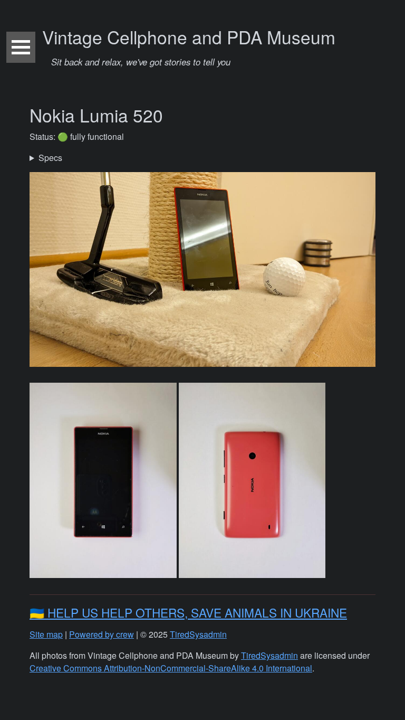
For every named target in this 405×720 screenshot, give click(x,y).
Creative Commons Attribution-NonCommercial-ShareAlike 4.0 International (171, 668)
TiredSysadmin (198, 634)
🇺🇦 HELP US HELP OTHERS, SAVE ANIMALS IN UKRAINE (188, 612)
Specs (50, 157)
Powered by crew (101, 634)
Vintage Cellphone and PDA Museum (188, 46)
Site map (46, 634)
